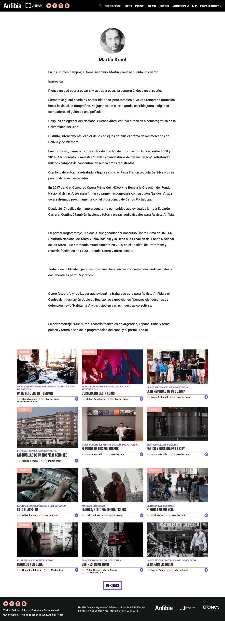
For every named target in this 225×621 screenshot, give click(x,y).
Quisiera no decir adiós (98, 393)
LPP (194, 5)
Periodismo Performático (44, 610)
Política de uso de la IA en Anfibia (37, 614)
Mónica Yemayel (30, 461)
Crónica (24, 352)
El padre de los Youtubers (100, 449)
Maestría (164, 5)
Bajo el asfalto (27, 510)
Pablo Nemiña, (94, 570)
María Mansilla (29, 399)
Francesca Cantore (27, 401)
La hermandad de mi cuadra (166, 391)
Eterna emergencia (160, 510)
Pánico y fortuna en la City (166, 449)
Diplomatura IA (181, 5)
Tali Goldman (29, 515)
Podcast (139, 5)
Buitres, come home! (96, 564)
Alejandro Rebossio (32, 570)
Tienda (60, 614)
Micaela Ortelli (94, 454)
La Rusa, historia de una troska (104, 510)
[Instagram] (60, 5)
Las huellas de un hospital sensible (42, 455)
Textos (128, 5)
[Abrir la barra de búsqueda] (100, 6)
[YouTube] (67, 5)
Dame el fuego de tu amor (35, 393)
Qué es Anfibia (11, 614)
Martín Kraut (121, 399)
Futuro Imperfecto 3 (211, 5)
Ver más (112, 585)
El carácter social (160, 564)
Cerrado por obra (30, 564)
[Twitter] (48, 5)
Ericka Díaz (157, 515)
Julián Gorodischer (96, 399)
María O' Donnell (160, 397)
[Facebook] (54, 5)
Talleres (152, 5)
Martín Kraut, (53, 399)
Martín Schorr (110, 570)
